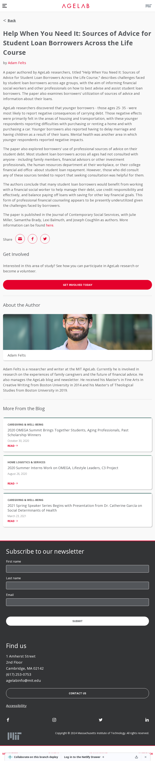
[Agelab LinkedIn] (147, 720)
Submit (77, 621)
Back (12, 20)
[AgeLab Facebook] (8, 720)
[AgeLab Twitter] (101, 720)
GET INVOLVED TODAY (77, 285)
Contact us (77, 693)
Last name (13, 578)
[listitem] (77, 435)
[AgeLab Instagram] (54, 720)
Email (10, 595)
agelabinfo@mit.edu (23, 680)
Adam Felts (17, 62)
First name (13, 561)
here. (50, 225)
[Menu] (5, 6)
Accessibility (16, 705)
